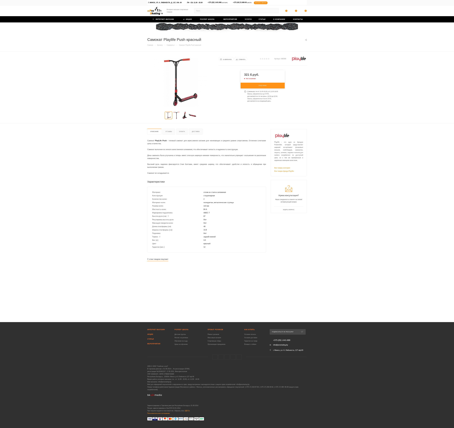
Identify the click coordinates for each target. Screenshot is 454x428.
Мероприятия (153, 344)
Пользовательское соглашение (158, 413)
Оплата (182, 131)
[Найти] (276, 10)
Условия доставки (250, 338)
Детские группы (180, 334)
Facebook (221, 357)
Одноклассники (239, 357)
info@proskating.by (280, 345)
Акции (150, 334)
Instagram (227, 357)
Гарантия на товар (250, 341)
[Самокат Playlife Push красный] (180, 82)
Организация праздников (216, 344)
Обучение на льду (181, 341)
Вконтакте (215, 357)
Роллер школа (181, 329)
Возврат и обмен (250, 344)
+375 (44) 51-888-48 (242, 2)
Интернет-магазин (156, 329)
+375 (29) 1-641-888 (218, 2)
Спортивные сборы (214, 341)
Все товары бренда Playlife (284, 171)
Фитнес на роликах (181, 338)
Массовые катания (214, 338)
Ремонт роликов (213, 334)
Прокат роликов (215, 329)
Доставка (195, 131)
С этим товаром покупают (157, 259)
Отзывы (169, 131)
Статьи (150, 339)
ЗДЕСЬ (187, 411)
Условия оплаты (250, 334)
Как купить (249, 329)
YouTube (233, 357)
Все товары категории (282, 168)
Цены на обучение (181, 344)
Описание (154, 131)
